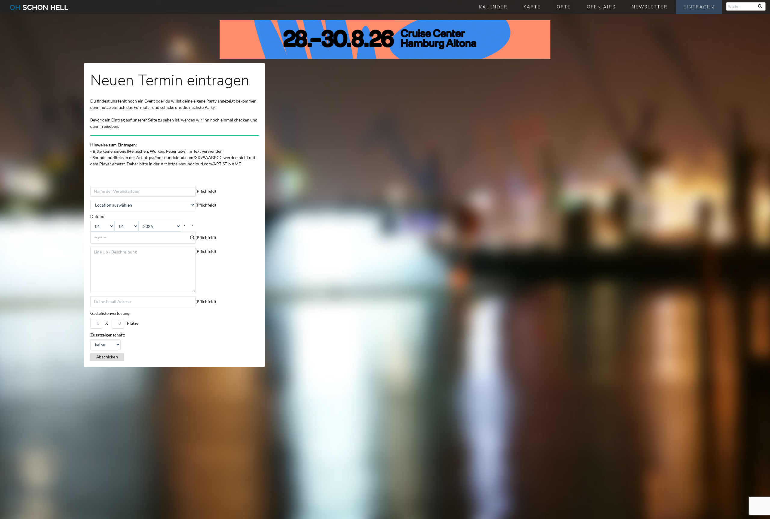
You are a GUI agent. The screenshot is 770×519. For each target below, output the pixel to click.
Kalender (493, 7)
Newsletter (649, 7)
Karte (532, 7)
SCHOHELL (39, 7)
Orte (564, 7)
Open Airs (601, 7)
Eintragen (698, 7)
